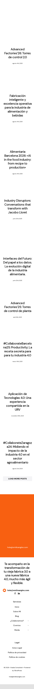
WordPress (18, 671)
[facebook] (15, 593)
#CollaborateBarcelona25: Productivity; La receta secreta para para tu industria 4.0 (17, 349)
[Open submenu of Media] (28, 630)
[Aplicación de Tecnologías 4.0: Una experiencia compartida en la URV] (17, 379)
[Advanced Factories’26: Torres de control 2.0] (17, 39)
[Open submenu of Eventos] (28, 625)
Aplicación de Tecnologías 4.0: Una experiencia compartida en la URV (17, 402)
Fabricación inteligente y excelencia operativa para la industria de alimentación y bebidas (17, 105)
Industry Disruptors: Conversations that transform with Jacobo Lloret (17, 206)
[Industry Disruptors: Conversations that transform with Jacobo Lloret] (17, 188)
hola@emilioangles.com (17, 547)
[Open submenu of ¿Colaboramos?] (28, 620)
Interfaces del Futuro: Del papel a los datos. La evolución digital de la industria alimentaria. (17, 266)
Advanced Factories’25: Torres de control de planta (17, 307)
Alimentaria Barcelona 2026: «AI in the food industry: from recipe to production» (17, 159)
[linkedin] (19, 593)
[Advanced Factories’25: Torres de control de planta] (17, 293)
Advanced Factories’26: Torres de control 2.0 (17, 53)
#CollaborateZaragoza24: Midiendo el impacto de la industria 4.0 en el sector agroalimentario (17, 452)
